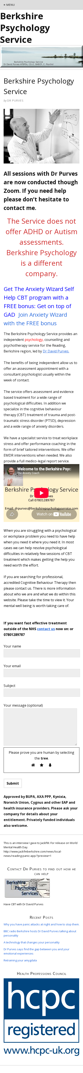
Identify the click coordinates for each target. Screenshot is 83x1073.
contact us (46, 628)
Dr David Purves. (56, 351)
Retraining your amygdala (20, 960)
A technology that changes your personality (32, 942)
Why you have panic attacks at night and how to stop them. (41, 924)
